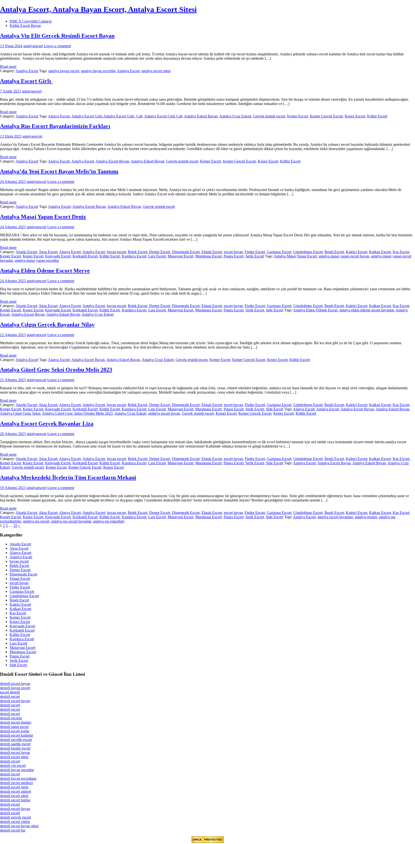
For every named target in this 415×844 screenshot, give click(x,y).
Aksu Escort (48, 252)
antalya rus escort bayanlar (71, 521)
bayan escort (116, 252)
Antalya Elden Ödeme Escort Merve (45, 271)
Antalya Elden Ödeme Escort (315, 310)
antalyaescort (33, 46)
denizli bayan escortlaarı (18, 778)
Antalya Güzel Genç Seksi (20, 413)
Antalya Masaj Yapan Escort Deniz (43, 217)
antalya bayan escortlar (98, 71)
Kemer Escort (297, 116)
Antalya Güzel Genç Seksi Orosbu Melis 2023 (56, 370)
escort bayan (233, 252)
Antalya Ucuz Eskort (235, 116)
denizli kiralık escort (15, 748)
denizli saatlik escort (15, 744)
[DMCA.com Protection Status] (207, 842)
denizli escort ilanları (15, 722)
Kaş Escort (401, 252)
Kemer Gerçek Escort (326, 116)
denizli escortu (11, 718)
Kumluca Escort (134, 256)
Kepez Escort (355, 116)
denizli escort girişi (14, 787)
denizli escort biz (12, 830)
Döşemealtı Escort (186, 252)
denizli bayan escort (15, 688)
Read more (8, 66)
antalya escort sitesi (156, 71)
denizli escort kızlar (14, 731)
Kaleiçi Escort (356, 252)
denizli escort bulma (15, 800)
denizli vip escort (13, 765)
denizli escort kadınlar (16, 735)
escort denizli (10, 692)
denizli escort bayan (15, 683)
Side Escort (274, 310)
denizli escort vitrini (15, 822)
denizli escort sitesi (14, 757)
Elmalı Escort (211, 252)
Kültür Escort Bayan (25, 25)
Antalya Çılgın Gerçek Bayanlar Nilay (47, 324)
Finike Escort (255, 252)
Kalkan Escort (380, 252)
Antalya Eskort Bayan (201, 116)
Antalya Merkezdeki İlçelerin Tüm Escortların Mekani (68, 477)
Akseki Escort (26, 252)
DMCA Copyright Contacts (31, 21)
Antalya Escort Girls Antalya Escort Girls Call (106, 116)
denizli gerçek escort (15, 817)
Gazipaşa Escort (279, 252)
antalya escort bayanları (335, 517)
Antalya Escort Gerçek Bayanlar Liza (46, 423)
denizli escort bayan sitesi (19, 826)
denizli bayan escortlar (17, 770)
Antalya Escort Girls (26, 81)
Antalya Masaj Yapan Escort (295, 256)
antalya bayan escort (63, 71)
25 (15, 526)
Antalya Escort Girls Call (163, 116)
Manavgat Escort (180, 256)
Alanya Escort (59, 116)
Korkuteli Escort (85, 256)
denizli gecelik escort (16, 740)
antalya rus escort (36, 521)
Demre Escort (159, 252)
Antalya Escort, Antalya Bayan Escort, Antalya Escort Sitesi (98, 9)
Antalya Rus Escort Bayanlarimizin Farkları (55, 126)
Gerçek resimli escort (269, 116)
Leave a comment (57, 46)
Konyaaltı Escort (58, 256)
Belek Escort (137, 252)
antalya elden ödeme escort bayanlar (366, 310)
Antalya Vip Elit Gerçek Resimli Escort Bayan (57, 36)
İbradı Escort (334, 252)
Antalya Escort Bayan (112, 161)
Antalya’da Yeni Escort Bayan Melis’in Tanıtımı (59, 171)
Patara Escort (234, 256)
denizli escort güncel (15, 791)
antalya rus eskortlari (108, 521)
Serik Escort (254, 256)
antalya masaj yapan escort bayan (344, 256)
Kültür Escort (377, 116)
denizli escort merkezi (16, 783)
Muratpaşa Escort (208, 256)
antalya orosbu (366, 517)
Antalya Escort (27, 71)
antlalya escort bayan (164, 413)
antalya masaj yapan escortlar (37, 260)
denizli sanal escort (14, 727)
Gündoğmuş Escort (308, 252)
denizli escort (10, 696)
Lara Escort (157, 256)
